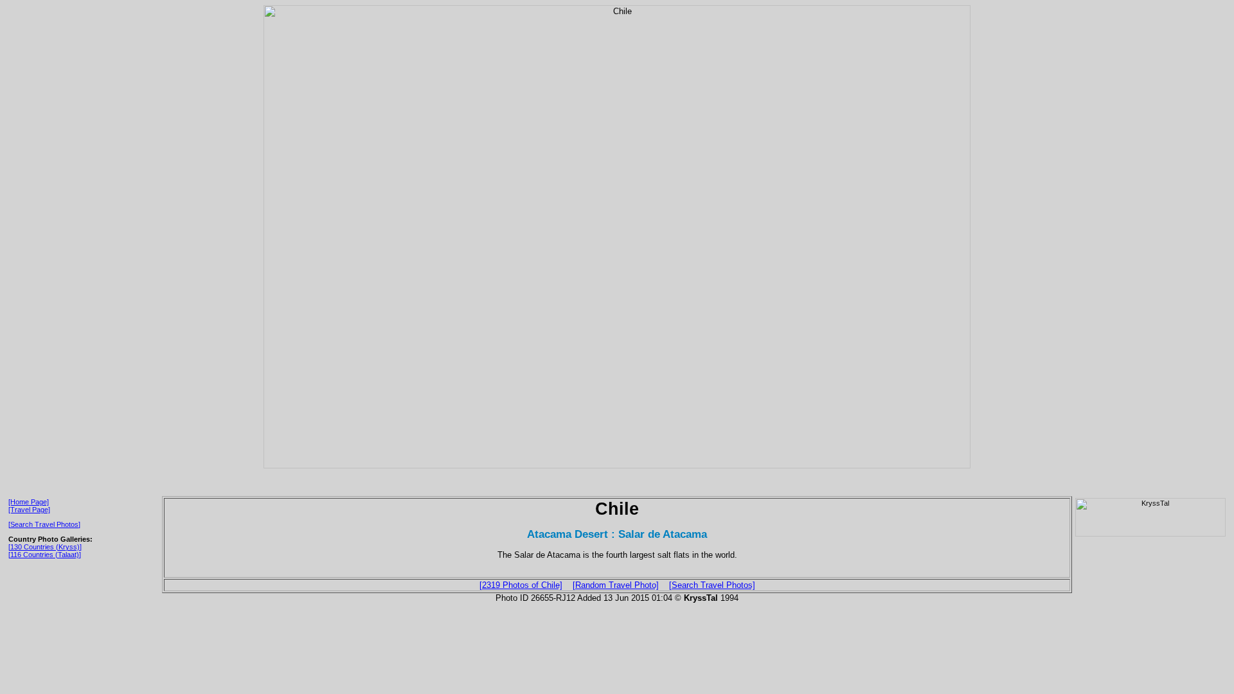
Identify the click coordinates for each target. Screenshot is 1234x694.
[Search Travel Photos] (44, 524)
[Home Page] (28, 502)
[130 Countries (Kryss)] (45, 547)
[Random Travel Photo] (616, 585)
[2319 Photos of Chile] (520, 585)
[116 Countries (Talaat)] (44, 554)
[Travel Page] (29, 509)
